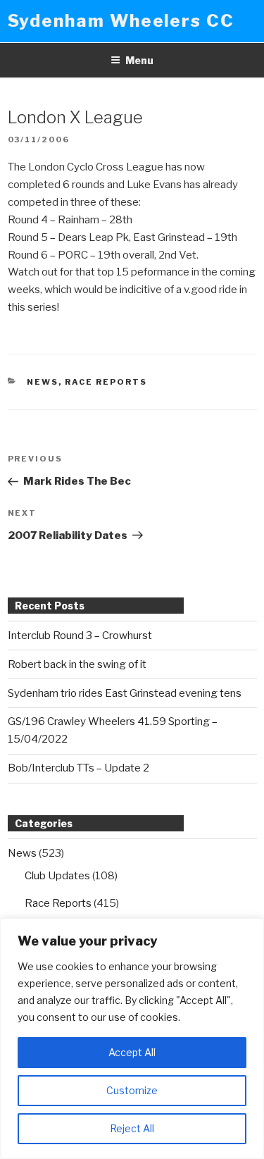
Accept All (132, 1052)
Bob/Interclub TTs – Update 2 (78, 768)
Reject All (132, 1128)
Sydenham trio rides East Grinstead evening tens (124, 693)
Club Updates (57, 875)
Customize (132, 1090)
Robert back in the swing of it (77, 664)
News (42, 382)
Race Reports (106, 382)
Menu (139, 60)
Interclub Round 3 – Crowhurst (80, 635)
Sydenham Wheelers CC (121, 21)
